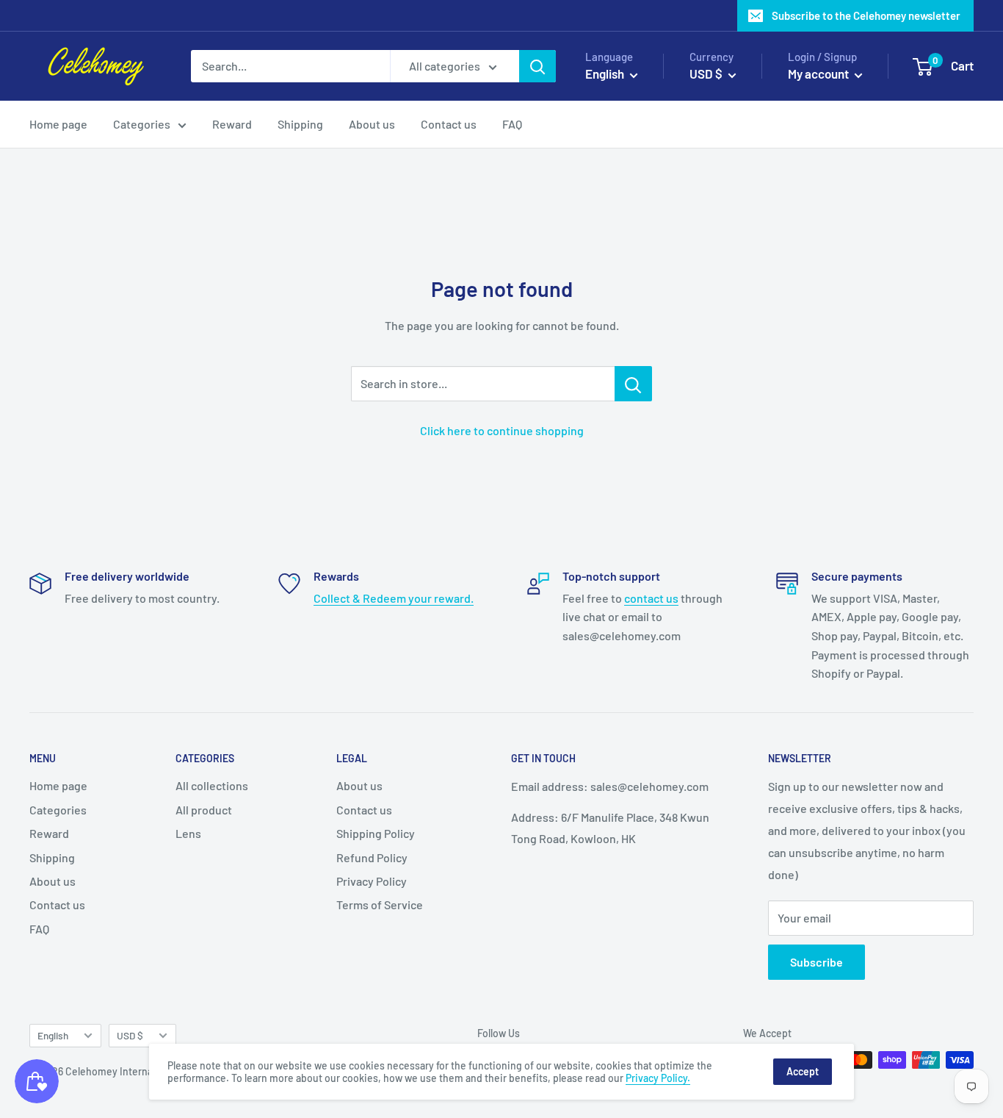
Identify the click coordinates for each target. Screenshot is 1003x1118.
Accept (802, 1071)
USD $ (130, 1035)
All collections (211, 785)
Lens (188, 833)
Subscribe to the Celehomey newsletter (866, 15)
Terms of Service (379, 904)
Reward (232, 124)
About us (372, 124)
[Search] (537, 66)
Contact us (449, 124)
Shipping (300, 124)
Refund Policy (372, 857)
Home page (58, 124)
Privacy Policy (371, 881)
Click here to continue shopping (502, 430)
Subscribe (816, 962)
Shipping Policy (375, 833)
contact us (651, 598)
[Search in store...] (633, 383)
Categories (141, 124)
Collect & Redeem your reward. (394, 598)
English (52, 1035)
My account (819, 73)
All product (203, 810)
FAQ (512, 124)
